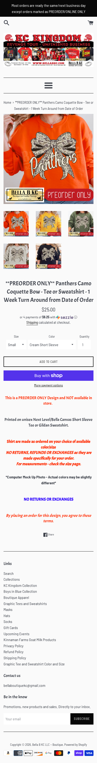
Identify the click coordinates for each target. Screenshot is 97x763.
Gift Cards (11, 627)
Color (52, 336)
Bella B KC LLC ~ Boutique (47, 744)
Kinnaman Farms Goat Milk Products (30, 639)
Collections (12, 579)
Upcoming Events (16, 633)
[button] (48, 317)
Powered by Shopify (75, 744)
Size (16, 336)
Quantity (84, 336)
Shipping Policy (15, 657)
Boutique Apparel (16, 597)
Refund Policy (14, 651)
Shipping (32, 322)
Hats (7, 615)
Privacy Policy (14, 645)
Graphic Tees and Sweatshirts (25, 603)
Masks (8, 609)
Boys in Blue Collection (20, 591)
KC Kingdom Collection (20, 585)
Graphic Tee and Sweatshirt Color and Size (34, 664)
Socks (8, 621)
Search (9, 573)
